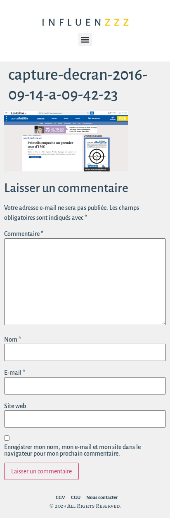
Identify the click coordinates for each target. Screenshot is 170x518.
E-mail (14, 372)
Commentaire (23, 233)
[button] (85, 39)
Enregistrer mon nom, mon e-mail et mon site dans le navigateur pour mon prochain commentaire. (72, 450)
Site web (15, 406)
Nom (12, 339)
